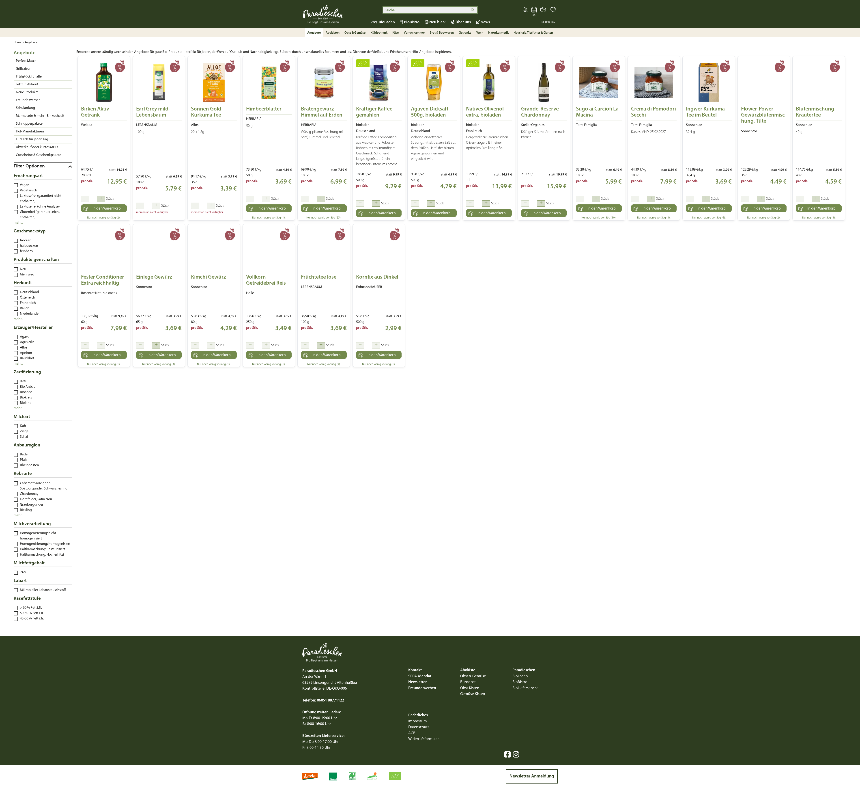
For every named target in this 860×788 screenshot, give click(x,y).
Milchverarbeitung (32, 524)
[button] (553, 11)
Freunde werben (422, 688)
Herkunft (23, 283)
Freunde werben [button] (28, 100)
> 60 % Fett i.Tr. (31, 608)
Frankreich (28, 303)
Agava (25, 337)
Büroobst (468, 682)
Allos (23, 347)
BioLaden (520, 676)
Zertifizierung (27, 372)
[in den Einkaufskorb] (104, 208)
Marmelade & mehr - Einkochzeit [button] (40, 116)
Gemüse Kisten (472, 694)
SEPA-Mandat (419, 676)
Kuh (23, 426)
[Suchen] (472, 10)
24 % (23, 572)
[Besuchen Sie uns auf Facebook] (507, 754)
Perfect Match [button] (26, 61)
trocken (25, 240)
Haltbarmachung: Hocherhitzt (42, 554)
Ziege (24, 431)
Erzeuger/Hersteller (33, 327)
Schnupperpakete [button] (29, 124)
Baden (25, 454)
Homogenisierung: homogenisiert (45, 544)
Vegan (24, 185)
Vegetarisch (28, 190)
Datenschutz (418, 727)
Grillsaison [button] (23, 69)
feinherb (26, 251)
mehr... (18, 223)
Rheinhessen (29, 465)
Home (17, 42)
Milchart (22, 416)
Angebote (30, 42)
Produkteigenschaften (36, 259)
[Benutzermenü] (525, 11)
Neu (23, 269)
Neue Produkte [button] (27, 92)
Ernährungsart (28, 175)
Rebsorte (23, 473)
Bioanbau (27, 392)
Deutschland (29, 292)
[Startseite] (331, 16)
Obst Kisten (469, 688)
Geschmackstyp (29, 231)
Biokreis (26, 397)
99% (23, 381)
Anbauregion (27, 445)
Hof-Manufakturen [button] (30, 131)
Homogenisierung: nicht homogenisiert (38, 535)
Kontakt (415, 670)
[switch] (16, 185)
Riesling (26, 510)
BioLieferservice (525, 688)
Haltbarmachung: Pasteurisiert (42, 549)
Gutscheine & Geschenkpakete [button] (38, 155)
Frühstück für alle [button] (29, 76)
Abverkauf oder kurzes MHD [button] (37, 147)
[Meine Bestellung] (544, 11)
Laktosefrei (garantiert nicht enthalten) (40, 198)
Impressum (417, 721)
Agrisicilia (27, 342)
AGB (411, 733)
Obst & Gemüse (473, 676)
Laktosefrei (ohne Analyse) (40, 206)
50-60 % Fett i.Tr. (32, 613)
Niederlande (29, 314)
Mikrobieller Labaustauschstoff (43, 590)
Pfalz (23, 460)
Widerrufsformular (423, 739)
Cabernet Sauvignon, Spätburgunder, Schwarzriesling (43, 485)
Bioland (26, 403)
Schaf (24, 437)
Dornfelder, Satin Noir (36, 499)
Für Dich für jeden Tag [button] (32, 139)
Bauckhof (27, 358)
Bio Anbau (28, 387)
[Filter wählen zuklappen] (43, 166)
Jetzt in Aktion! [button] (27, 84)
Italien (24, 308)
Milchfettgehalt (29, 563)
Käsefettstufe (27, 598)
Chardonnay (29, 494)
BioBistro (519, 682)
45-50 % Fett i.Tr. (32, 618)
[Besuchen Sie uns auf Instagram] (516, 754)
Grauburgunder (31, 505)
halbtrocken (29, 246)
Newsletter (417, 682)
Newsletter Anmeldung (532, 776)
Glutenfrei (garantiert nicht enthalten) (40, 214)
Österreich (27, 297)
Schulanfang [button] (25, 108)
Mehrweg (27, 274)
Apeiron (26, 353)
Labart (20, 580)
